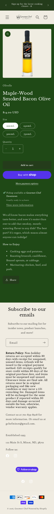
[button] (7, 17)
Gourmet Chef (21, 508)
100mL (10, 125)
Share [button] (13, 279)
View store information (19, 205)
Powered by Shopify (38, 508)
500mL (10, 134)
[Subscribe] (44, 342)
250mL (27, 125)
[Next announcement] (48, 5)
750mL (28, 134)
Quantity (7, 141)
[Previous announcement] (6, 5)
